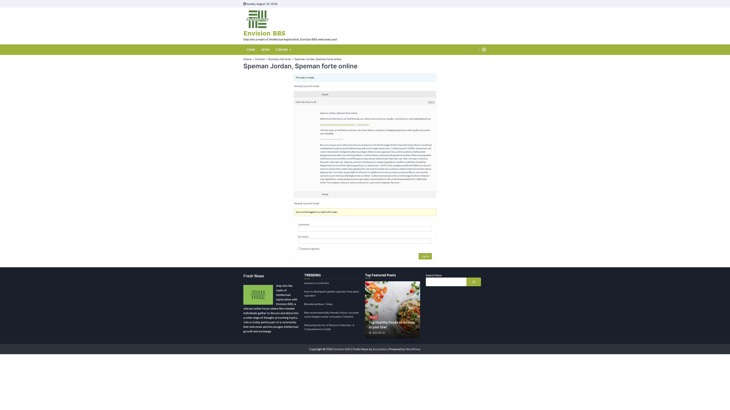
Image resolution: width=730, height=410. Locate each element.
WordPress (412, 349)
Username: (304, 224)
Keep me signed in (310, 248)
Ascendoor (380, 349)
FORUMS (282, 49)
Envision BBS (264, 33)
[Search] (484, 49)
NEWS (265, 49)
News (373, 317)
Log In (425, 256)
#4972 (431, 102)
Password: (303, 236)
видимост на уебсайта (316, 283)
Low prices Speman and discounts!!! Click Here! (344, 124)
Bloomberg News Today (318, 304)
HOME (250, 49)
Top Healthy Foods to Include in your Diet (391, 324)
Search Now (434, 275)
